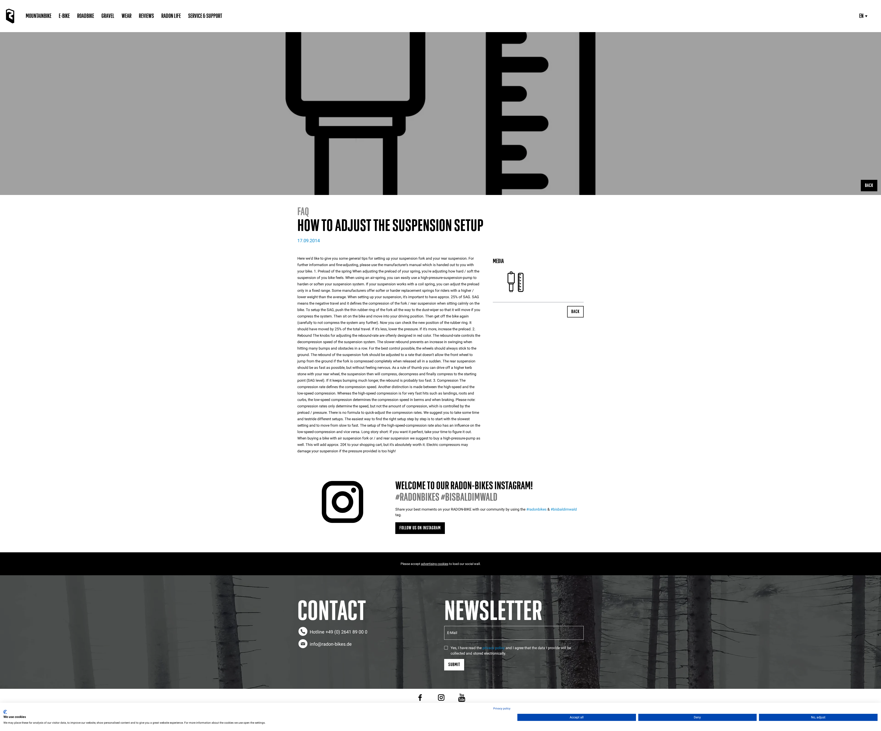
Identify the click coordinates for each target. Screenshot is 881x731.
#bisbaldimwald (564, 509)
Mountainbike (38, 16)
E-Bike (64, 16)
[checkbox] (446, 648)
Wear (126, 16)
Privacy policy (501, 708)
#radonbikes (536, 509)
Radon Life (171, 16)
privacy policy (493, 648)
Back (869, 185)
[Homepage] (10, 16)
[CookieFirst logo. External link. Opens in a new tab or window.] (5, 712)
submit (454, 664)
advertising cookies (434, 564)
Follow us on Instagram (420, 528)
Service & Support (205, 16)
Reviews (146, 16)
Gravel (107, 16)
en (861, 16)
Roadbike (85, 16)
